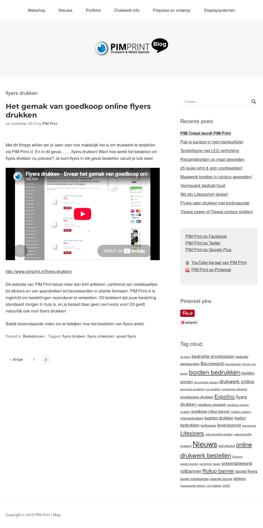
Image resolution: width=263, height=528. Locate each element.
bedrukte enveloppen (213, 356)
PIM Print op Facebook (206, 236)
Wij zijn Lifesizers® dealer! (204, 194)
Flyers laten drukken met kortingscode (214, 203)
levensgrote (249, 425)
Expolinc (224, 396)
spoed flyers (126, 336)
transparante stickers (193, 485)
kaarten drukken (219, 418)
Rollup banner (218, 470)
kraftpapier (208, 425)
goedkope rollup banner (210, 411)
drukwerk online (236, 381)
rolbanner (190, 470)
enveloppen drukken (196, 396)
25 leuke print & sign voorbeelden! (211, 168)
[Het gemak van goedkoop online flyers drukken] (6, 138)
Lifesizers (192, 433)
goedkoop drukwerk (212, 404)
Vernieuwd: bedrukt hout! (203, 185)
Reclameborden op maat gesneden (212, 159)
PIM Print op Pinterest (211, 269)
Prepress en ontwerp (172, 10)
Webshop (36, 10)
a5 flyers (185, 357)
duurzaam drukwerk (192, 389)
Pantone (237, 456)
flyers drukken (73, 336)
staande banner (221, 478)
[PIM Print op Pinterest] (188, 269)
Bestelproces (33, 336)
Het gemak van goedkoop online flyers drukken (78, 110)
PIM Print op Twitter (203, 243)
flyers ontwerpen (100, 336)
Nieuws (65, 10)
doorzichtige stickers (206, 382)
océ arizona (226, 445)
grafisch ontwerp (241, 412)
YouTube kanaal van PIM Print (219, 262)
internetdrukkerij (191, 418)
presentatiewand (237, 463)
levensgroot (229, 425)
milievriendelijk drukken (219, 434)
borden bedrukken (215, 371)
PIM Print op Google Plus (208, 249)
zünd (226, 485)
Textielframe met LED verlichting (209, 150)
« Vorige (16, 359)
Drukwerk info (126, 10)
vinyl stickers (214, 485)
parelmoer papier (210, 464)
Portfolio (93, 10)
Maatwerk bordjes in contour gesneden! (216, 177)
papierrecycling (189, 464)
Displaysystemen (219, 10)
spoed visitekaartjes (194, 478)
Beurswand (212, 363)
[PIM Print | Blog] (131, 51)
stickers (239, 478)
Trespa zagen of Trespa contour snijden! (216, 211)
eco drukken (213, 389)
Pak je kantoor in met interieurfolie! (211, 142)
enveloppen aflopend (234, 389)
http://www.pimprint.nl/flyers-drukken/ (39, 271)
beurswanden (233, 364)
